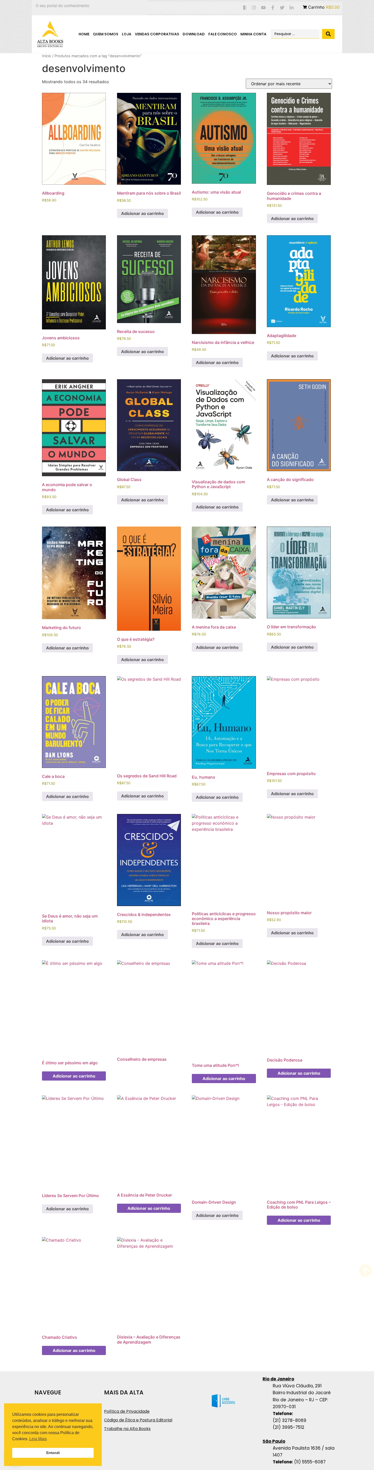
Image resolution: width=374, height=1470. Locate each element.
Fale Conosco (222, 34)
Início (46, 56)
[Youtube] (263, 7)
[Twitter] (282, 7)
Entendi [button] (53, 1453)
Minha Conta (253, 34)
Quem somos (105, 34)
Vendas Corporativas (157, 34)
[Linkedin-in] (291, 7)
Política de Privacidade (127, 1411)
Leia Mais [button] (38, 1439)
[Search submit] (328, 34)
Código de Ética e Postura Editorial (138, 1420)
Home (84, 34)
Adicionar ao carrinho (142, 213)
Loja (126, 34)
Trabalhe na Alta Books (127, 1429)
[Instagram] (254, 7)
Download (194, 34)
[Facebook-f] (273, 7)
